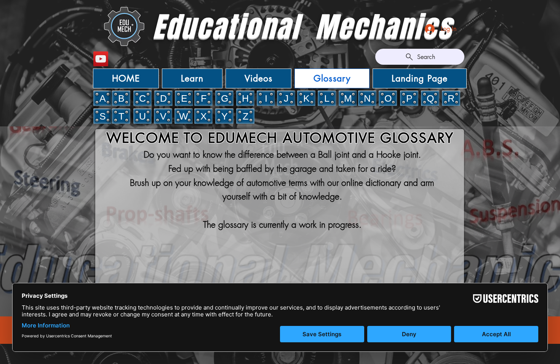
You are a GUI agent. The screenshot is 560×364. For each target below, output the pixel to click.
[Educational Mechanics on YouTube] (100, 58)
